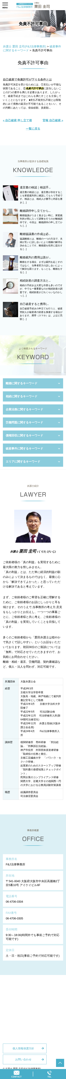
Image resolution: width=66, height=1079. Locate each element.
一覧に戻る (33, 128)
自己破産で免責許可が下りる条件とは (27, 79)
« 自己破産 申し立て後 (17, 120)
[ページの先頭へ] (60, 1063)
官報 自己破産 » (53, 120)
